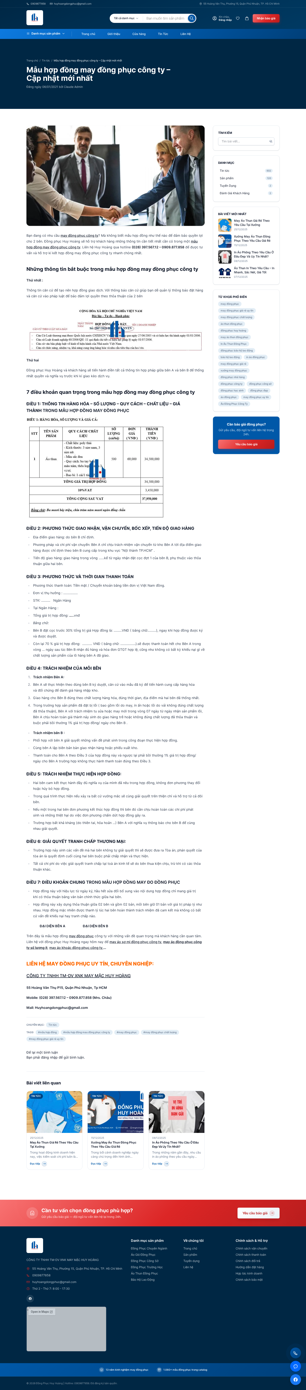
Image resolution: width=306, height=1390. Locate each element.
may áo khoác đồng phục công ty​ (75, 948)
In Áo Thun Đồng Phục (234, 343)
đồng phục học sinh (232, 390)
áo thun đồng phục (232, 323)
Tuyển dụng (191, 1261)
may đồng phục (81, 936)
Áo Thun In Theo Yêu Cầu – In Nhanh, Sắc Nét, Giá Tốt (254, 270)
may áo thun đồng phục (234, 337)
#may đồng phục (127, 1032)
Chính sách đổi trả (248, 1261)
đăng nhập (49, 1057)
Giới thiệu (113, 34)
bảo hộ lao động (230, 357)
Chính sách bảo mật (249, 1279)
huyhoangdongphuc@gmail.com (72, 3)
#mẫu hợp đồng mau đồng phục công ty (86, 1032)
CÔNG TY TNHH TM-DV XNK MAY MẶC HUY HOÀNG (78, 975)
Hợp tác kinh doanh (249, 1273)
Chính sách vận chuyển (251, 1248)
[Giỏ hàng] (247, 18)
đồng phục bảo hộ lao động (237, 350)
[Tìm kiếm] (191, 18)
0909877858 (38, 3)
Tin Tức (163, 34)
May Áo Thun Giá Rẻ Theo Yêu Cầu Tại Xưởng (252, 222)
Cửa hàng (139, 34)
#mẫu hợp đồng (47, 1032)
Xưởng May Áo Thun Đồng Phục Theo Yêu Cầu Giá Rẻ (252, 238)
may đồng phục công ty (79, 235)
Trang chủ (88, 34)
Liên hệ (188, 1267)
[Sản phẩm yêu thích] (237, 18)
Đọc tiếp (35, 1163)
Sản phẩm (190, 1254)
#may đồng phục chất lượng (160, 1032)
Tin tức (46, 60)
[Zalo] (295, 1366)
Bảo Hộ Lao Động (143, 1279)
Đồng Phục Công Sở (144, 1261)
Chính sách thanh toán (251, 1254)
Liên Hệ (185, 34)
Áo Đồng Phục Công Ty (234, 403)
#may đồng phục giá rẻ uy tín (46, 1038)
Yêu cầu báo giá (246, 444)
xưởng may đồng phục (234, 370)
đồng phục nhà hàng (233, 377)
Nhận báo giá (266, 18)
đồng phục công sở (260, 383)
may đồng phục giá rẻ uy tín (237, 310)
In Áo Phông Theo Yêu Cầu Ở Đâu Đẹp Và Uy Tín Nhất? (254, 254)
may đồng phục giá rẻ (233, 363)
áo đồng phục (229, 397)
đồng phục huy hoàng (233, 330)
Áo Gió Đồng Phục (143, 1254)
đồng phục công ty (232, 383)
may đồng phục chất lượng (236, 317)
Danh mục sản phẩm (45, 33)
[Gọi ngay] (295, 1353)
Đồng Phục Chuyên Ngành (149, 1248)
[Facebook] (30, 1298)
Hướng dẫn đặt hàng (250, 1267)
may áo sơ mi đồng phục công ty (135, 942)
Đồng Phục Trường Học (147, 1267)
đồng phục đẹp (259, 390)
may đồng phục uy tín (256, 397)
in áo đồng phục (255, 357)
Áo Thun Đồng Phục (144, 1273)
